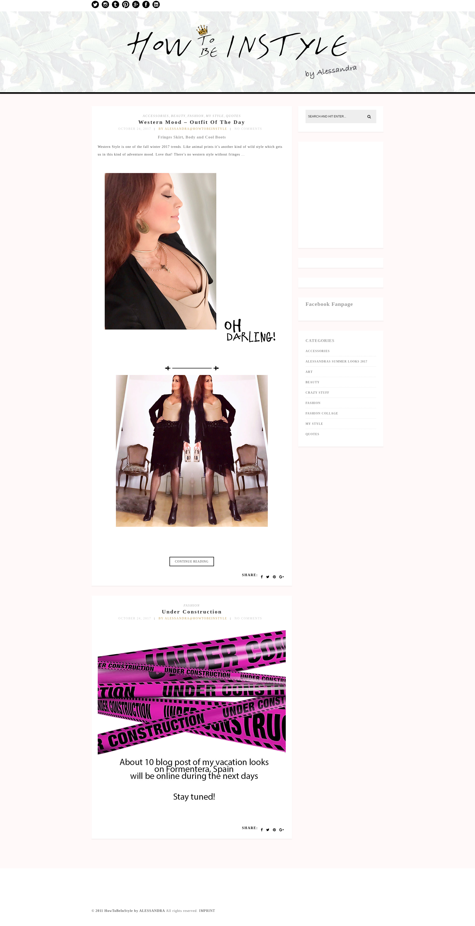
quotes (233, 116)
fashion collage (322, 413)
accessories (156, 116)
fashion (196, 116)
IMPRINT (207, 911)
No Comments (248, 129)
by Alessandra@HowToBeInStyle (193, 129)
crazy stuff (317, 392)
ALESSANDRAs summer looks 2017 (336, 361)
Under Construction (192, 612)
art (309, 372)
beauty (178, 116)
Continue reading (192, 561)
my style (215, 116)
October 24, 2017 (134, 129)
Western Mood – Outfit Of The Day (191, 122)
